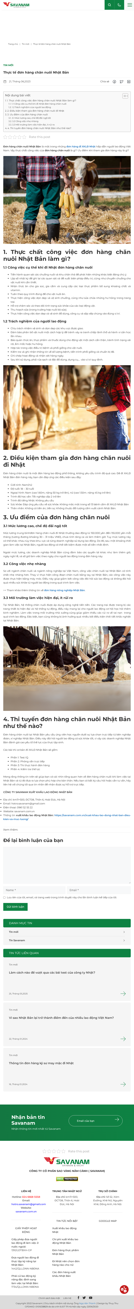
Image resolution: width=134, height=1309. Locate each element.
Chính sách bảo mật (49, 1298)
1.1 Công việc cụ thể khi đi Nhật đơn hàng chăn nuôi (39, 104)
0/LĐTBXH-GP (23, 1250)
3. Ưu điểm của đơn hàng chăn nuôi (27, 114)
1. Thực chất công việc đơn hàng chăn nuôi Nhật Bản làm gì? (41, 100)
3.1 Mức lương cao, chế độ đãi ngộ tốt (31, 118)
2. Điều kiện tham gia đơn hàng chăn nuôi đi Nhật (35, 110)
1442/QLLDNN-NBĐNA (25, 1268)
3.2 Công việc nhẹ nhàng (25, 121)
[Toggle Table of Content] (123, 96)
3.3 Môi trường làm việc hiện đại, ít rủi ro (33, 124)
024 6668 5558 (31, 1196)
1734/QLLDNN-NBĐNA (25, 1286)
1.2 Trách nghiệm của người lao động (31, 107)
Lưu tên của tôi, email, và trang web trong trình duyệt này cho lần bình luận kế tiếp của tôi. (62, 897)
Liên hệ (67, 1298)
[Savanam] (16, 5)
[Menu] (129, 5)
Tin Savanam (17, 940)
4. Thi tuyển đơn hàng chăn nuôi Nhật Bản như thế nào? (39, 128)
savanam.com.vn (26, 1211)
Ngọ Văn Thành (87, 1303)
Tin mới (13, 931)
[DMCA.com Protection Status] (67, 1180)
